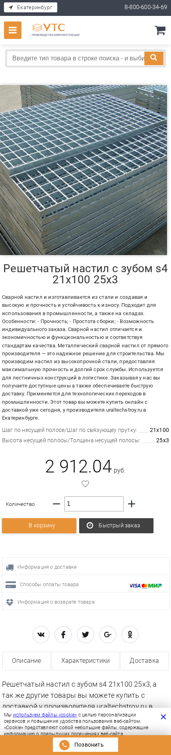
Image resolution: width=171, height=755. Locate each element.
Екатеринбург (34, 7)
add (132, 504)
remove (56, 504)
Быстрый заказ (119, 525)
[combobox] (85, 58)
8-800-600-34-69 (145, 7)
